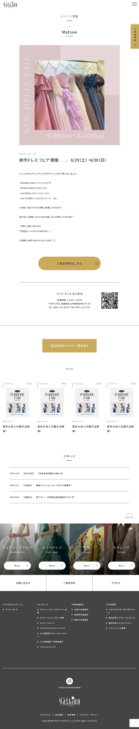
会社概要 (59, 714)
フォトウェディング (48, 647)
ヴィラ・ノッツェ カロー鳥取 (52, 617)
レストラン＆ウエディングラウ (52, 628)
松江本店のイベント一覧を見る (69, 346)
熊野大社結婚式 (81, 619)
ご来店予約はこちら (69, 263)
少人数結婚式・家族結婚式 (52, 641)
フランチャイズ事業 (117, 628)
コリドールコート (47, 623)
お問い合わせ (23, 583)
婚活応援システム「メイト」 (120, 623)
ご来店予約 (135, 35)
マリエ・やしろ (11, 609)
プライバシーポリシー (89, 714)
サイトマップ (45, 714)
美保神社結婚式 (81, 614)
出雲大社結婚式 (81, 609)
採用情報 (71, 714)
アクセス (115, 583)
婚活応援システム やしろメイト (122, 617)
